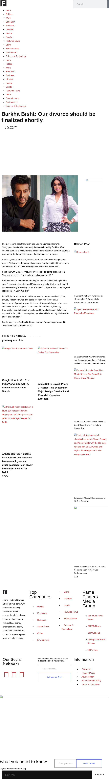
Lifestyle (9, 29)
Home (8, 10)
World (8, 18)
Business (10, 25)
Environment (11, 52)
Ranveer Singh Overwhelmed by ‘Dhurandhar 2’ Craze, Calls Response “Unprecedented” (88, 299)
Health (9, 33)
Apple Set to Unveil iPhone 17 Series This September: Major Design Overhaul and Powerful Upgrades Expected (53, 391)
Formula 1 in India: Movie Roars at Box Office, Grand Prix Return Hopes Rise (89, 425)
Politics (9, 14)
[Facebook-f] (6, 674)
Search (99, 775)
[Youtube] (21, 674)
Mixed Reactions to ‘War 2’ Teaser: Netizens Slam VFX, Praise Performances (89, 569)
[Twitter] (14, 674)
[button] (36, 336)
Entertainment (12, 48)
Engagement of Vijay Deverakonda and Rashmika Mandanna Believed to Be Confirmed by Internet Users (89, 360)
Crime (8, 45)
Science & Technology (16, 56)
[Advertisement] (54, 152)
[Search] (108, 4)
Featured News (13, 41)
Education (10, 22)
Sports (9, 37)
